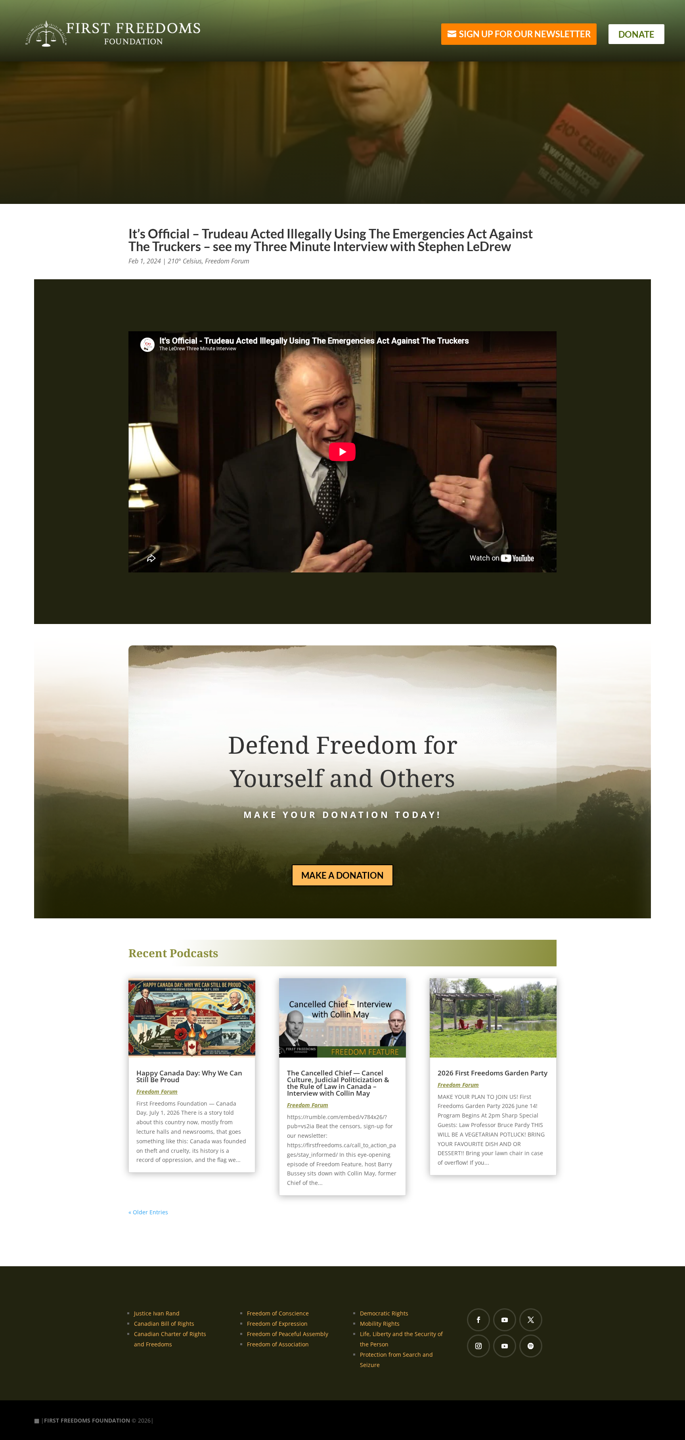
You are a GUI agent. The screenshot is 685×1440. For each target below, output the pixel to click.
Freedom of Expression (277, 1323)
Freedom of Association (278, 1344)
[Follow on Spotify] (530, 1345)
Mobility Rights (380, 1323)
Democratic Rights (384, 1313)
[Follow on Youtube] (504, 1319)
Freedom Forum (227, 261)
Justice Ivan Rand (157, 1313)
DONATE (636, 34)
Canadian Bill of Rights (164, 1323)
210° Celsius (185, 261)
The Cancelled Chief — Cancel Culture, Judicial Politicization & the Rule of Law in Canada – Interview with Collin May (338, 1083)
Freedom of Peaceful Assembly (287, 1334)
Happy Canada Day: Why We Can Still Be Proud (189, 1076)
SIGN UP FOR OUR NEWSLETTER (525, 34)
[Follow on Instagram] (478, 1345)
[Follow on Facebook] (478, 1319)
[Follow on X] (530, 1319)
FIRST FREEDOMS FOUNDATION (87, 1420)
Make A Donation (342, 875)
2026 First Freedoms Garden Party (492, 1072)
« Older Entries (148, 1212)
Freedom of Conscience (278, 1313)
